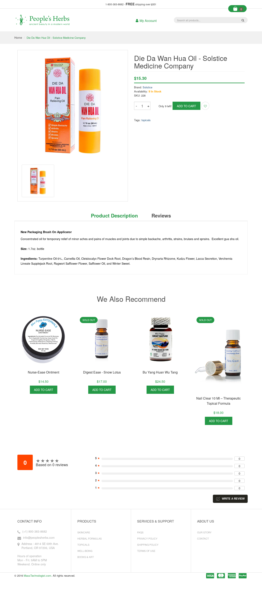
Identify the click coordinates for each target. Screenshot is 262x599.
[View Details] (62, 390)
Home (18, 37)
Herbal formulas (89, 538)
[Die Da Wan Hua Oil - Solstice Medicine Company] (38, 181)
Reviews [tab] (161, 215)
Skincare (83, 532)
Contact (203, 538)
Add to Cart (43, 390)
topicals (146, 120)
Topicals (83, 544)
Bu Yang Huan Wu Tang (160, 372)
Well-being (84, 550)
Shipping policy (147, 544)
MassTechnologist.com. (38, 575)
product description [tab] (114, 215)
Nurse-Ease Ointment (43, 372)
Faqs (140, 532)
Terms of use (146, 550)
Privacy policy (147, 538)
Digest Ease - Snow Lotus (102, 372)
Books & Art (85, 557)
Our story (204, 532)
